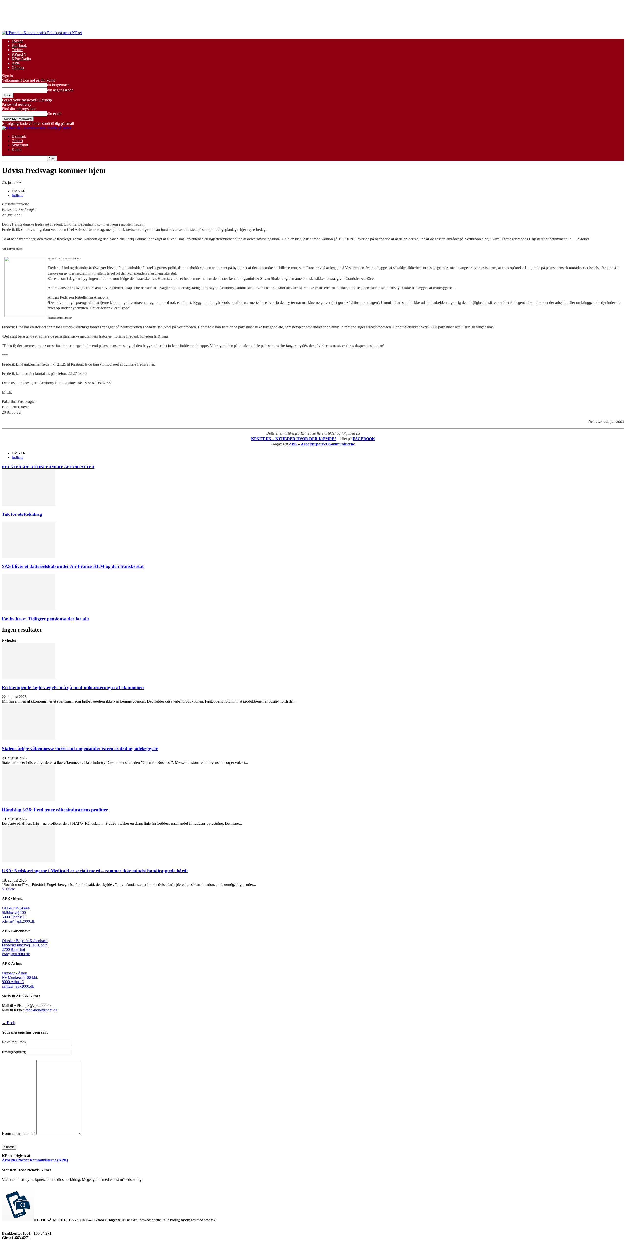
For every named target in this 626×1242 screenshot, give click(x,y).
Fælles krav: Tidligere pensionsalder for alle (45, 618)
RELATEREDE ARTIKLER (26, 467)
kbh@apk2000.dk (16, 954)
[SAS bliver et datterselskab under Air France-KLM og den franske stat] (28, 557)
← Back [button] (8, 1023)
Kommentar (18, 1133)
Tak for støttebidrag (22, 514)
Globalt (17, 141)
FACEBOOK (364, 439)
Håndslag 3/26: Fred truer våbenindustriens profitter (55, 809)
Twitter (17, 50)
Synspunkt (20, 145)
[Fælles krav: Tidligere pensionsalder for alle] (28, 609)
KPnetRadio (21, 59)
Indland (17, 195)
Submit (9, 1147)
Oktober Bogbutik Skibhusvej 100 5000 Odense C (16, 912)
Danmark (19, 136)
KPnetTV (19, 54)
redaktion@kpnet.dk (41, 1010)
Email (14, 1052)
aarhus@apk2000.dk (18, 986)
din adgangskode (60, 90)
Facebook (19, 45)
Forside (17, 41)
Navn (14, 1042)
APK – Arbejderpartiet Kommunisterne (322, 444)
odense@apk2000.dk (18, 921)
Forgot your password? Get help (27, 100)
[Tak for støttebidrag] (28, 504)
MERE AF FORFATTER (72, 467)
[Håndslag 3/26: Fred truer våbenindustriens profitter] (28, 800)
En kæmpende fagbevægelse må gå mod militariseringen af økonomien (73, 687)
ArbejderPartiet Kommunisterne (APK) (35, 1160)
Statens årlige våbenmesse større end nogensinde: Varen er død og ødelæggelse (80, 748)
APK (16, 63)
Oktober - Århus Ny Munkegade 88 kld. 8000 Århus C (20, 977)
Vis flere (8, 889)
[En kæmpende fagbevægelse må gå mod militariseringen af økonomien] (28, 678)
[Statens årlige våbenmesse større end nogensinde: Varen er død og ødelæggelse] (28, 739)
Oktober (18, 67)
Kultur (17, 149)
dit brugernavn (58, 85)
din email (54, 113)
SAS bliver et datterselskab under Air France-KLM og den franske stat (73, 566)
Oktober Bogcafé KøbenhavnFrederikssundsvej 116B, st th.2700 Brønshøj (25, 945)
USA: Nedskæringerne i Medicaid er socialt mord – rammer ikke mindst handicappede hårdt (95, 870)
